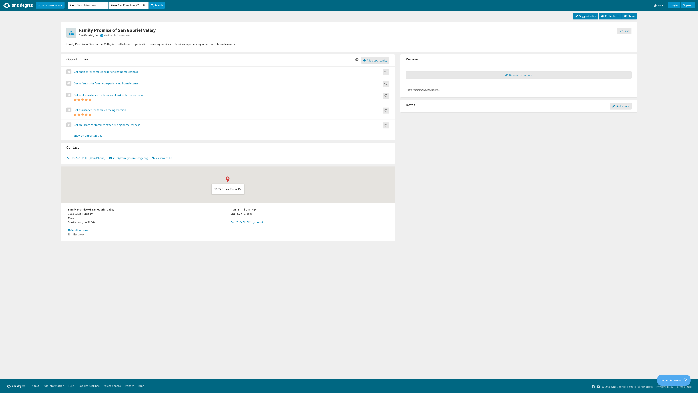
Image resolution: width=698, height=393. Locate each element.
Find (72, 5)
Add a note (622, 106)
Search (159, 5)
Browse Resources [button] (49, 5)
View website (163, 158)
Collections (612, 16)
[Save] (386, 72)
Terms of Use (683, 386)
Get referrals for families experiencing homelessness (107, 83)
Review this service (520, 75)
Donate (129, 386)
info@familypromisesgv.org (130, 158)
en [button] (659, 5)
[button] (349, 196)
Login (674, 5)
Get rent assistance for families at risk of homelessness (108, 95)
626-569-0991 (87, 158)
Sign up (687, 5)
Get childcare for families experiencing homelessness (107, 125)
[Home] (18, 5)
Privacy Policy (664, 386)
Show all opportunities (88, 135)
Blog (141, 386)
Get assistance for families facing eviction (100, 110)
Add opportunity (376, 60)
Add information (54, 386)
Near (114, 5)
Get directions (79, 230)
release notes (112, 386)
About (35, 386)
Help (71, 386)
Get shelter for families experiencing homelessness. (106, 72)
